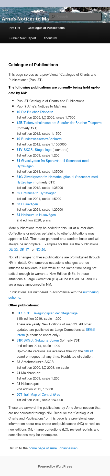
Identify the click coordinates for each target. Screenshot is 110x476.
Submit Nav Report (22, 38)
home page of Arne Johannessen (53, 447)
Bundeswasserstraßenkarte (39, 138)
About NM (50, 38)
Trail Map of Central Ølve (38, 394)
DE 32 (13, 249)
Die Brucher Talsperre (35, 111)
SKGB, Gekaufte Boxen (38, 340)
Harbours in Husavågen (36, 214)
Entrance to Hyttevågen (36, 192)
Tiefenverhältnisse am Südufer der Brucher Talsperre (59, 122)
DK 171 (25, 249)
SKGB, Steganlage (34, 149)
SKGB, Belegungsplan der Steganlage (47, 312)
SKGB (88, 350)
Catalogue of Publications (46, 27)
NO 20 (40, 249)
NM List (14, 27)
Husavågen (27, 203)
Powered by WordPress (55, 466)
